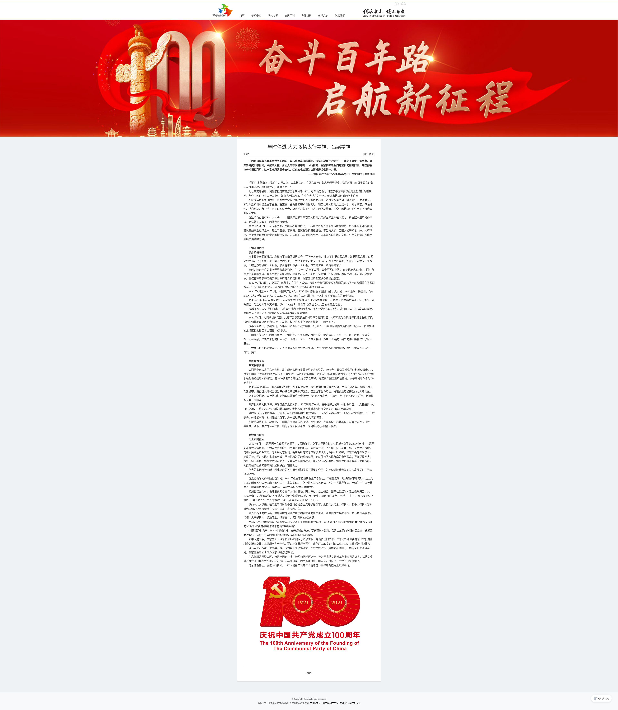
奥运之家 (323, 15)
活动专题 (273, 15)
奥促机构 (306, 15)
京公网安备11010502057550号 (324, 703)
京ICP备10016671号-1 (350, 703)
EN (403, 4)
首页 (242, 15)
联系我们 (340, 15)
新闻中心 (256, 15)
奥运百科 (290, 15)
